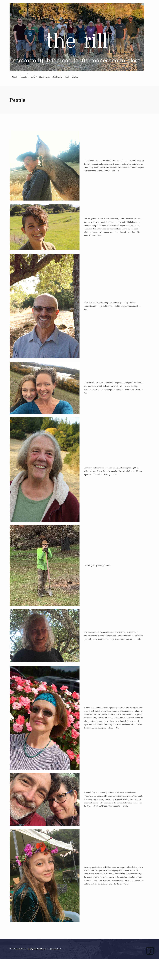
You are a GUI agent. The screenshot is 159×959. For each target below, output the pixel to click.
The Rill (19, 949)
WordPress (40, 949)
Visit (67, 77)
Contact (75, 77)
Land (33, 77)
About (14, 77)
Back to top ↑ (56, 949)
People (24, 77)
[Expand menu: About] (18, 76)
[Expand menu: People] (28, 76)
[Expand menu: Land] (36, 76)
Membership (44, 77)
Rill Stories (57, 77)
